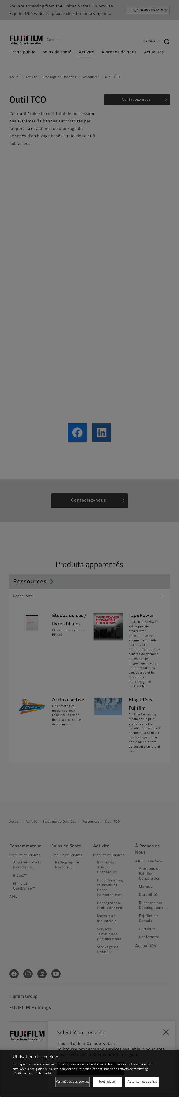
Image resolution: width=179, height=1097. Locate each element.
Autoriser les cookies (142, 1081)
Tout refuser (107, 1081)
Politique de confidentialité (32, 1073)
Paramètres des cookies (73, 1081)
